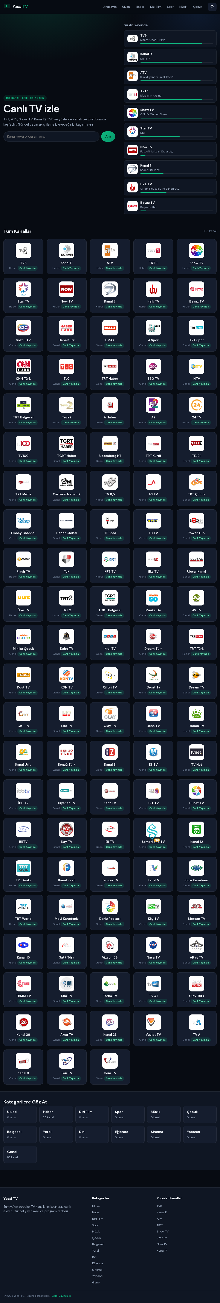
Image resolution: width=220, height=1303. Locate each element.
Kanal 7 (162, 1250)
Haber (140, 7)
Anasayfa (110, 7)
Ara (108, 136)
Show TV (163, 1231)
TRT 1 (160, 1225)
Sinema (97, 1270)
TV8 (159, 1206)
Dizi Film (156, 7)
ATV (159, 1219)
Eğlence (97, 1263)
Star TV (162, 1238)
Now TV (162, 1244)
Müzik (183, 7)
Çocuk (197, 7)
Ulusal (126, 7)
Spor (170, 7)
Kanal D (162, 1212)
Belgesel (98, 1244)
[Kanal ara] (212, 7)
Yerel (95, 1250)
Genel (96, 1282)
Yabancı (97, 1276)
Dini (94, 1257)
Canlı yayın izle (61, 1296)
